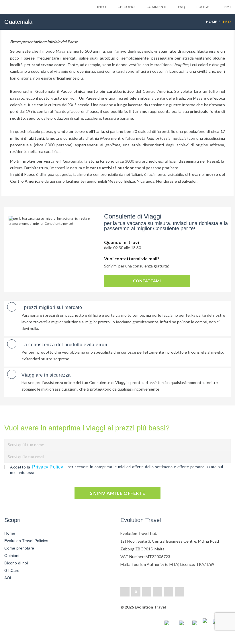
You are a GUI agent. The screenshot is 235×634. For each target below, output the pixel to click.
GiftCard (11, 570)
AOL (8, 578)
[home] (27, 624)
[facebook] (125, 591)
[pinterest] (157, 591)
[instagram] (179, 591)
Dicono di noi (16, 563)
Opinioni (11, 555)
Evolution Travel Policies (26, 540)
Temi (226, 7)
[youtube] (168, 591)
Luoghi (204, 7)
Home (211, 21)
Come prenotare (19, 548)
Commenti (156, 7)
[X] (135, 591)
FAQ (181, 7)
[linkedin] (146, 591)
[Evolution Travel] (27, 8)
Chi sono (126, 7)
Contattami (147, 280)
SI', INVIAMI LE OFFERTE (117, 493)
